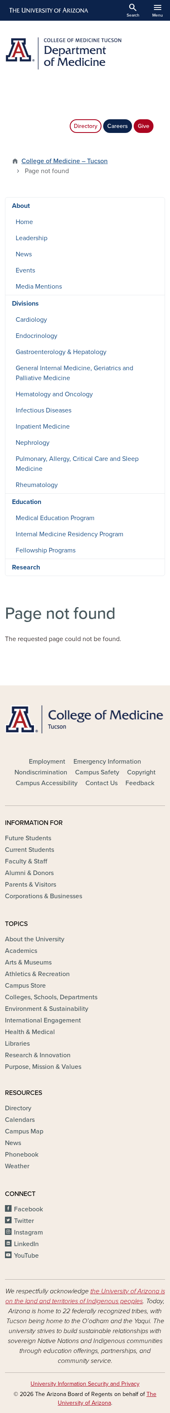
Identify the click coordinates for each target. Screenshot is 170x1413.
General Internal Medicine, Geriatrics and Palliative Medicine (74, 373)
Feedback (139, 783)
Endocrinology (36, 336)
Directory (85, 126)
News (24, 254)
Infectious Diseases (43, 410)
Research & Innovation (38, 1055)
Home (24, 222)
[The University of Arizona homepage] (48, 10)
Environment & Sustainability (46, 1009)
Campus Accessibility (47, 783)
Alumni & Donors (29, 873)
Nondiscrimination (40, 772)
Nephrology (33, 443)
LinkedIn (26, 1244)
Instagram (28, 1232)
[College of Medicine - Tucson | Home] (85, 719)
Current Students (29, 850)
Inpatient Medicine (43, 426)
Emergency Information (107, 761)
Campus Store (25, 985)
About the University (34, 939)
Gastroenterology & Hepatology (61, 352)
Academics (21, 951)
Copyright (141, 772)
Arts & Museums (28, 962)
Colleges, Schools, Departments (51, 997)
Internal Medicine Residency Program (69, 534)
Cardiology (31, 320)
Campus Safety (97, 772)
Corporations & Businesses (43, 896)
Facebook (28, 1209)
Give (143, 126)
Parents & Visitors (30, 884)
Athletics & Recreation (37, 974)
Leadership (31, 238)
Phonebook (21, 1154)
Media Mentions (39, 286)
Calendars (20, 1120)
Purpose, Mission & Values (43, 1067)
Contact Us (101, 783)
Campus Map (24, 1131)
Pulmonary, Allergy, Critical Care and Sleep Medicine (77, 464)
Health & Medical (30, 1032)
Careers (117, 126)
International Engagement (43, 1020)
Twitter (24, 1221)
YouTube (26, 1255)
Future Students (28, 838)
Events (25, 270)
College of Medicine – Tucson (64, 161)
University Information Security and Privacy (85, 1383)
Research (26, 567)
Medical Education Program (55, 518)
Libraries (17, 1043)
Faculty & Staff (26, 861)
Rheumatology (37, 485)
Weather (17, 1166)
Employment (47, 761)
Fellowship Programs (46, 550)
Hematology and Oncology (54, 394)
